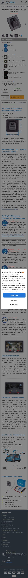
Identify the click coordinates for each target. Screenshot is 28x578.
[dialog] (14, 289)
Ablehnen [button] (14, 300)
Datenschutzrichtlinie (13, 291)
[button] (14, 305)
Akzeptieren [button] (14, 295)
